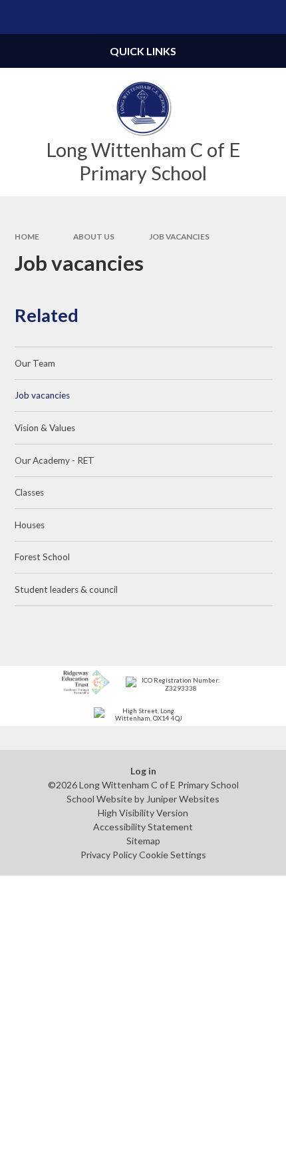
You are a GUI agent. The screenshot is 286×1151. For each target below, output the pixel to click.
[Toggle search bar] (269, 17)
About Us (93, 237)
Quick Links (143, 51)
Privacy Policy (108, 854)
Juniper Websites (182, 798)
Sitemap (143, 840)
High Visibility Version (143, 812)
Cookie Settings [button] (172, 854)
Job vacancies (179, 237)
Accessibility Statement (143, 826)
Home (27, 237)
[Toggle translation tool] (235, 17)
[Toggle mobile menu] (17, 17)
